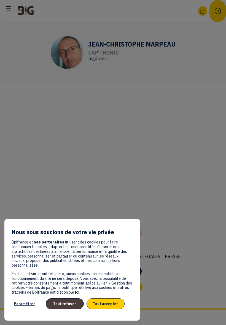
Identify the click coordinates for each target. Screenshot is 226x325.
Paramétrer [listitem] (24, 303)
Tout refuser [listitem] (64, 303)
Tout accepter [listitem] (105, 303)
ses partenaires (49, 242)
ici (77, 292)
